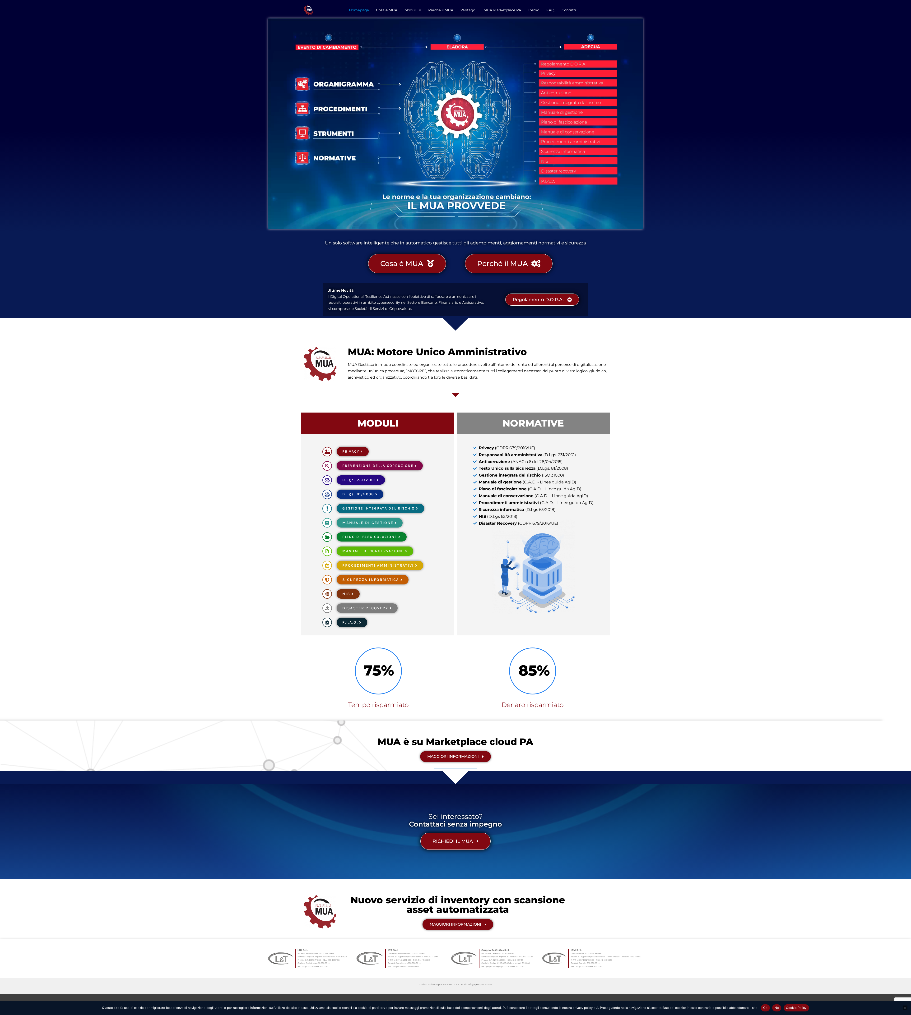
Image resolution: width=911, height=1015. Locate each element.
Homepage (359, 10)
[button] (413, 10)
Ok (765, 1008)
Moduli (410, 10)
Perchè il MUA (440, 10)
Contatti (569, 10)
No (777, 1008)
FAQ (550, 10)
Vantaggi (468, 10)
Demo (533, 10)
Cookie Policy (796, 1008)
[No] (905, 1008)
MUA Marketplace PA (502, 10)
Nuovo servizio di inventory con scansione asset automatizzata (457, 904)
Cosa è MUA (386, 10)
